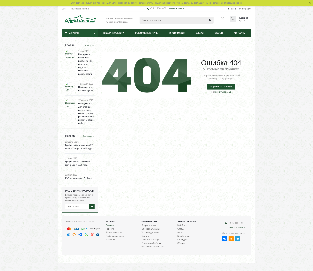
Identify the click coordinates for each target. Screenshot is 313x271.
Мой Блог (182, 225)
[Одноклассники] (231, 238)
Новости (110, 229)
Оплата (145, 236)
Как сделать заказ (151, 229)
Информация (177, 33)
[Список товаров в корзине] (239, 21)
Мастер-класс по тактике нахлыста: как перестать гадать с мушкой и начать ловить (85, 64)
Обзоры (181, 243)
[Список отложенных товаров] (222, 19)
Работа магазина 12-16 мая (78, 178)
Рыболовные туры (146, 33)
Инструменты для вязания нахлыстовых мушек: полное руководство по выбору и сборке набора (86, 113)
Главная (110, 225)
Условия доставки (150, 232)
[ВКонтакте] (224, 238)
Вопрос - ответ (149, 225)
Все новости (89, 136)
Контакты (240, 33)
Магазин (74, 33)
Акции (199, 33)
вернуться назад (223, 92)
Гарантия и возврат (151, 239)
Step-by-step (183, 236)
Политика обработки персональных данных (153, 244)
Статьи (219, 33)
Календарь (182, 239)
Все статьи (89, 45)
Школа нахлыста (113, 33)
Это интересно (186, 221)
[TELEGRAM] (237, 238)
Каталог (110, 221)
